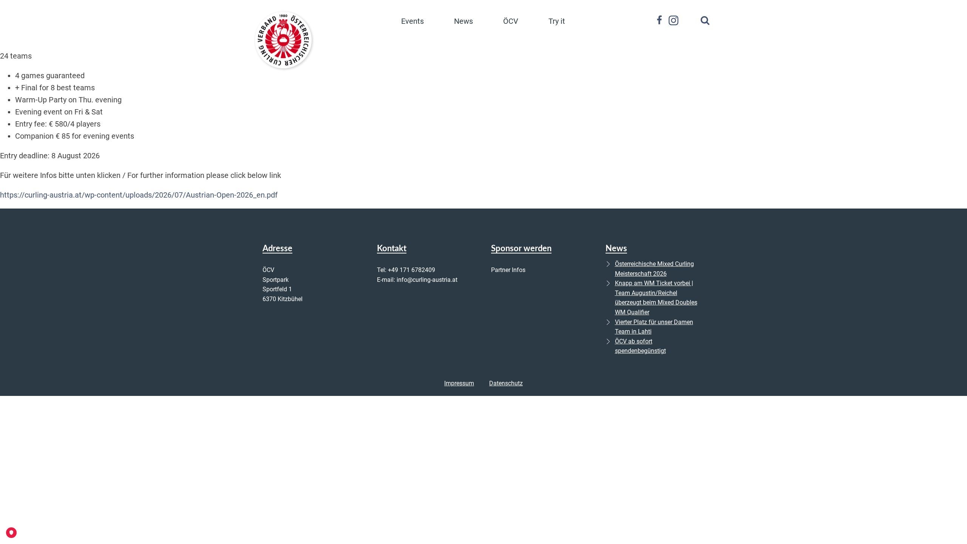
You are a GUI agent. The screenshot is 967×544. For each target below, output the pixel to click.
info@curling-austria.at (427, 279)
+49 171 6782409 (411, 270)
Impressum (459, 383)
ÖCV (510, 21)
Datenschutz (506, 383)
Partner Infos (508, 270)
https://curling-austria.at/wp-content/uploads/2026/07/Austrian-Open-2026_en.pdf (139, 194)
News (463, 21)
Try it (556, 21)
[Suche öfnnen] (705, 20)
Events (412, 21)
